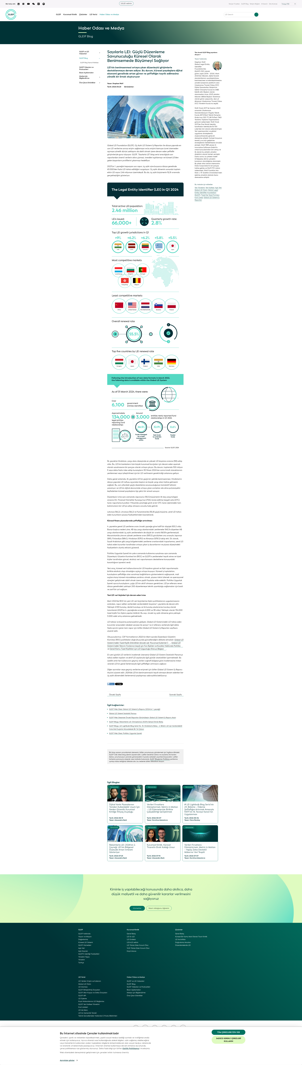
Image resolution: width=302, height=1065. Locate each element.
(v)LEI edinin (126, 3)
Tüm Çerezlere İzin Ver (228, 1032)
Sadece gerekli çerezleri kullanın (228, 1039)
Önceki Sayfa (115, 694)
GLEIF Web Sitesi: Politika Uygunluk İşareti (125, 733)
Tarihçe (81, 963)
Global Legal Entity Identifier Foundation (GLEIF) (206, 192)
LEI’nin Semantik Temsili (87, 1013)
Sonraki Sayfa (175, 694)
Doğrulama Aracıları (183, 942)
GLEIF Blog (244, 4)
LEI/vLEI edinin (132, 942)
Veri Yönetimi (200, 188)
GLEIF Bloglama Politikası (160, 759)
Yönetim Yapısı (84, 957)
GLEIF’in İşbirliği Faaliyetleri (88, 954)
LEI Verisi (93, 14)
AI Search (264, 4)
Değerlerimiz (83, 939)
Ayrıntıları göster (67, 1060)
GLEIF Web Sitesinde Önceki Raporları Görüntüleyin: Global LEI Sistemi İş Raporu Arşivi (142, 717)
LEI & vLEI (131, 937)
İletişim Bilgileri (255, 4)
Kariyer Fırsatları (234, 4)
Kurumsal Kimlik (70, 14)
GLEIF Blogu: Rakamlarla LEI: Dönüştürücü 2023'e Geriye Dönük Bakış (136, 722)
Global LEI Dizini (201, 190)
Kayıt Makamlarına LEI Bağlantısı (91, 1001)
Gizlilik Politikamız (130, 1048)
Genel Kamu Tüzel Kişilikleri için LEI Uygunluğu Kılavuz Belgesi (137, 649)
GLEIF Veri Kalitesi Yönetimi (88, 1004)
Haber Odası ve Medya (109, 14)
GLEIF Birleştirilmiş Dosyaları (89, 990)
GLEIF (58, 14)
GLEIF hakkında (84, 934)
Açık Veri (218, 188)
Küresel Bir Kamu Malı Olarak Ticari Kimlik (191, 937)
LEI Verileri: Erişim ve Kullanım (89, 981)
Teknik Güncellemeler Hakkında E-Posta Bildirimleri (97, 1016)
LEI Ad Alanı (83, 1010)
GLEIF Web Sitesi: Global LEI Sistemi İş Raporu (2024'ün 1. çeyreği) (134, 709)
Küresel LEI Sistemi (85, 942)
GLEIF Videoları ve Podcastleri (86, 68)
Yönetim (81, 960)
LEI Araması (83, 987)
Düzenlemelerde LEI (183, 945)
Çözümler (83, 14)
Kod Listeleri (83, 1007)
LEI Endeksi (131, 939)
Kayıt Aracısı (131, 951)
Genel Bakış (131, 934)
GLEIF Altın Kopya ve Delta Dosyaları (92, 993)
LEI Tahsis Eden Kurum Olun (137, 945)
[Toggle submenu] (99, 53)
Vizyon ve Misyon (85, 937)
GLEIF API (82, 995)
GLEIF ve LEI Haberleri (84, 53)
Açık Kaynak (83, 951)
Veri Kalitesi (210, 188)
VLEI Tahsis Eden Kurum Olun (138, 948)
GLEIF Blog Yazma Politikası (89, 63)
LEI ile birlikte (180, 939)
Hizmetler (137, 908)
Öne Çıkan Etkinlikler (87, 83)
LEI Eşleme (82, 998)
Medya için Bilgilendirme (84, 77)
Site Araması (273, 4)
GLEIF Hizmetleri (84, 945)
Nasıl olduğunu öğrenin (159, 908)
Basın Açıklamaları (86, 73)
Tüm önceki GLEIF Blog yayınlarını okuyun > (206, 54)
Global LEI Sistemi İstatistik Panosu (122, 713)
